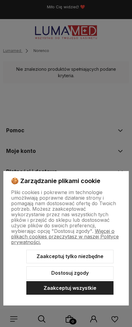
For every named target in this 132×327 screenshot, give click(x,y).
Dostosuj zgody (70, 273)
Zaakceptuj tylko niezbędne (70, 256)
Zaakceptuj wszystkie (70, 288)
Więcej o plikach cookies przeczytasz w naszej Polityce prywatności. (65, 236)
